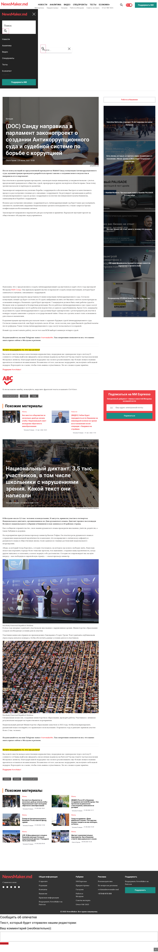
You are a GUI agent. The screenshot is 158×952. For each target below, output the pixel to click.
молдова (17, 779)
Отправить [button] (4, 943)
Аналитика (55, 4)
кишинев (7, 779)
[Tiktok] (15, 887)
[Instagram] (11, 887)
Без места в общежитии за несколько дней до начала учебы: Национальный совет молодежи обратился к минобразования (34, 420)
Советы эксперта (93, 8)
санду (34, 396)
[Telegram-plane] (19, 887)
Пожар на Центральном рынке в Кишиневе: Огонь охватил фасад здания (34, 820)
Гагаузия (64, 8)
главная (24, 396)
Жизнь (24, 412)
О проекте (43, 881)
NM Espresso (39, 8)
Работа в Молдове (77, 8)
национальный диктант (30, 779)
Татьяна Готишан (29, 430)
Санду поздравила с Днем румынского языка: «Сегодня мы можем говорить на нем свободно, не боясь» (84, 821)
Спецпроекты (80, 4)
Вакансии (43, 893)
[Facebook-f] (3, 887)
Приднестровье (52, 8)
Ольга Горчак (11, 160)
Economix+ (104, 4)
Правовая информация (49, 898)
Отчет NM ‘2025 (107, 8)
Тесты (93, 4)
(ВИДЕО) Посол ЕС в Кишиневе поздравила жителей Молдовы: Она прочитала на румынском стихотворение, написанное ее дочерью (85, 803)
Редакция (43, 885)
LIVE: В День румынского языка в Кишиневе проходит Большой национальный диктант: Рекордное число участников (35, 838)
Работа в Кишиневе (129, 100)
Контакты (43, 889)
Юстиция (9, 119)
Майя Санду (16, 289)
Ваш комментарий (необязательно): (25, 928)
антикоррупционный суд (10, 396)
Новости (42, 4)
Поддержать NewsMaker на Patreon (50, 903)
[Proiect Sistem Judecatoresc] (51, 250)
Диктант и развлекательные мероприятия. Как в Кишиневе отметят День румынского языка (84, 837)
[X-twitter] (7, 887)
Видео (67, 4)
